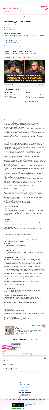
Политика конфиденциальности (24, 386)
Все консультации (24, 372)
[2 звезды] (25, 353)
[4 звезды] (29, 353)
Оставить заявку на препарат (24, 384)
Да (31, 339)
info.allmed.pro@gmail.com (25, 395)
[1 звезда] (23, 353)
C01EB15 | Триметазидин (10, 29)
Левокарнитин (27, 53)
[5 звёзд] (31, 353)
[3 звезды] (27, 353)
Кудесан (11, 53)
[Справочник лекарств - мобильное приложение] (24, 110)
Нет (37, 339)
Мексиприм (20, 53)
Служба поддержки (24, 388)
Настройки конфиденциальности (24, 390)
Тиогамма (6, 53)
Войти (46, 2)
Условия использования (24, 387)
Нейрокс (15, 53)
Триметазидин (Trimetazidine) (11, 42)
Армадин (33, 53)
